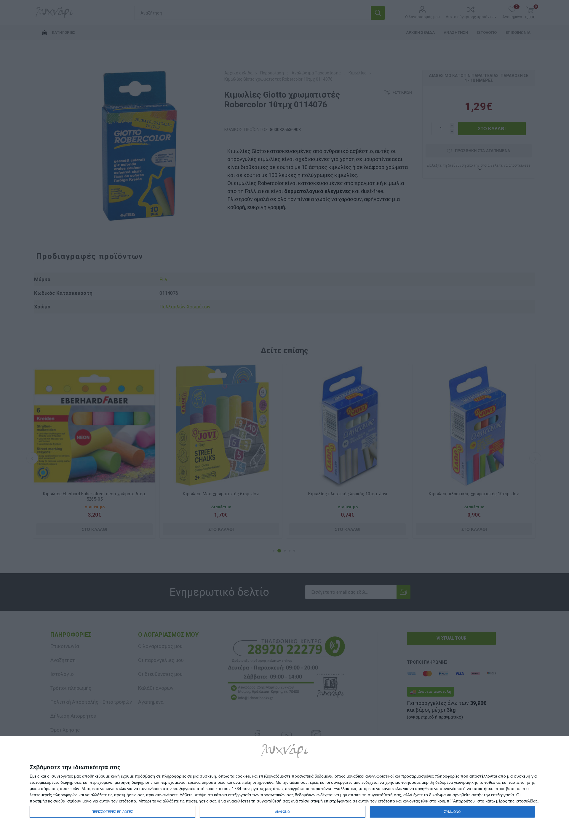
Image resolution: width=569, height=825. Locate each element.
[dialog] (284, 781)
